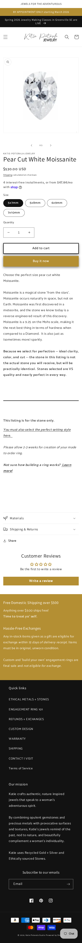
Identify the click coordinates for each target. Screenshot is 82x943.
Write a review (41, 581)
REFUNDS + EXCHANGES (26, 719)
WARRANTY (17, 738)
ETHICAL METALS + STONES (29, 699)
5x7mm (13, 202)
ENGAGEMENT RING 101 (26, 709)
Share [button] (12, 540)
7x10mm (14, 212)
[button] (5, 37)
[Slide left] (31, 145)
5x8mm (35, 202)
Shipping (7, 175)
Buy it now (41, 261)
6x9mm (57, 202)
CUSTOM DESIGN (21, 729)
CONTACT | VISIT (21, 758)
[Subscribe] (68, 884)
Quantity (8, 222)
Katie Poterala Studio (35, 935)
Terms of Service (21, 768)
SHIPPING (16, 748)
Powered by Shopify (55, 935)
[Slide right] (51, 145)
